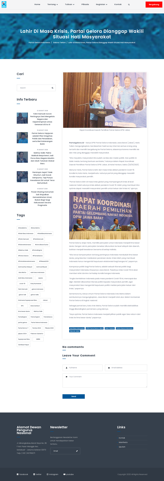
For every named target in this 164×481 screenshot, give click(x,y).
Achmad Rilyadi (41, 267)
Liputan (122, 447)
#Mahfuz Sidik (23, 250)
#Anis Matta (35, 228)
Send (73, 396)
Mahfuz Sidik (38, 311)
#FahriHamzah (38, 239)
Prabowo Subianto (37, 334)
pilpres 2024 (22, 334)
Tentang (51, 4)
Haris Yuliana (109, 328)
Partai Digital (35, 317)
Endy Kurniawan (36, 283)
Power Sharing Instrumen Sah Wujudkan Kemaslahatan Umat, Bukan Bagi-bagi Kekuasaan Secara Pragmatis (42, 199)
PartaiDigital (22, 317)
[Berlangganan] (77, 451)
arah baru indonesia (37, 272)
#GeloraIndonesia (24, 245)
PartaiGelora (48, 317)
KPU (22, 306)
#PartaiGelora (38, 256)
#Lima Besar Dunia (41, 245)
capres (40, 278)
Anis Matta (22, 272)
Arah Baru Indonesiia (77, 328)
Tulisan (68, 4)
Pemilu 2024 (36, 328)
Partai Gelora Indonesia (39, 42)
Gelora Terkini (59, 42)
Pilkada (85, 4)
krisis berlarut (35, 306)
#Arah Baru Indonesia (25, 233)
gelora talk (22, 295)
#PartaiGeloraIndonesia (26, 261)
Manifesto (123, 442)
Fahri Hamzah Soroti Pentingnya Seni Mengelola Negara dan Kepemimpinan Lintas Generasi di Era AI (42, 119)
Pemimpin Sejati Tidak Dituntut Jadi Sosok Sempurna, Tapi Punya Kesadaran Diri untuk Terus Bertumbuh (42, 177)
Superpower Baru (24, 339)
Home (37, 4)
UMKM (38, 339)
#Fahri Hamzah (23, 239)
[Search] (52, 88)
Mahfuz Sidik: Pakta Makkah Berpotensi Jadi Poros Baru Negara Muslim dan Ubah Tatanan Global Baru (42, 158)
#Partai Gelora (23, 256)
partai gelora (22, 322)
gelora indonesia (37, 289)
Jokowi (45, 300)
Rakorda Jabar (74, 331)
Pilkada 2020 (49, 328)
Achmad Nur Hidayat (25, 267)
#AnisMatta (22, 228)
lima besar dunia (24, 311)
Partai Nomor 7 (23, 328)
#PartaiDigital (37, 250)
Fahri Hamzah (23, 289)
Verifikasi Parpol (23, 345)
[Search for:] (36, 88)
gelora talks (35, 295)
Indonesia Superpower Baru (27, 300)
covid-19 (22, 283)
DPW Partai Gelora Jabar (94, 328)
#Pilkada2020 (44, 261)
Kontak (118, 4)
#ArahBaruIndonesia (44, 233)
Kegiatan (100, 4)
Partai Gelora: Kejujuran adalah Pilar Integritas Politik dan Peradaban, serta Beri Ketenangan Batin (42, 138)
